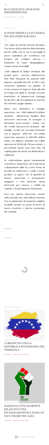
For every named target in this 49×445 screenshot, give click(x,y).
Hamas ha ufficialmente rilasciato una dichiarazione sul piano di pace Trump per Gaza (24, 411)
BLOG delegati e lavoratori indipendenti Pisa (22, 11)
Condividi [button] (7, 228)
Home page (10, 17)
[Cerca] (43, 4)
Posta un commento (21, 354)
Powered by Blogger (26, 437)
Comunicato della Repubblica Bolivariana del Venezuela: (24, 346)
